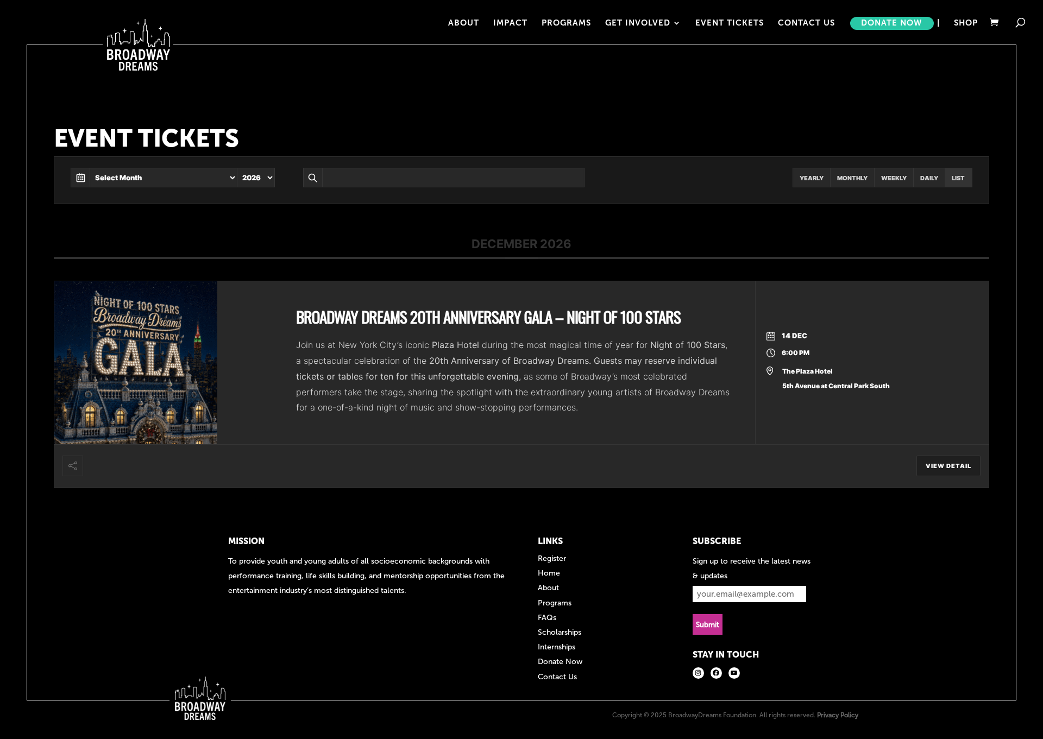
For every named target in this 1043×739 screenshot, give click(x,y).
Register (552, 558)
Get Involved (637, 23)
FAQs (547, 617)
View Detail (948, 466)
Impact (510, 23)
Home (549, 573)
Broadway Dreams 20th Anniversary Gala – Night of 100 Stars (488, 316)
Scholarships (559, 632)
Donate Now (891, 23)
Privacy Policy (837, 715)
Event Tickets (729, 23)
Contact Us (806, 23)
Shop (966, 23)
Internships (556, 647)
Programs (566, 23)
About (463, 23)
